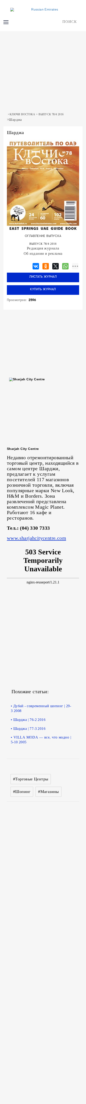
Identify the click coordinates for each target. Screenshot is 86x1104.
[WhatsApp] (65, 265)
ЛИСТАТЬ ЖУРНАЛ (43, 277)
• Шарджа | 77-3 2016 (28, 729)
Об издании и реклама (43, 253)
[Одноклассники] (45, 265)
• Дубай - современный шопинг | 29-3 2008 (41, 708)
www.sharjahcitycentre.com (36, 538)
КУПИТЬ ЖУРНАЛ (43, 289)
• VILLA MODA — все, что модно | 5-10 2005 (41, 739)
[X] (55, 265)
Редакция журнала (43, 248)
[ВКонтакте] (36, 265)
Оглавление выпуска (43, 236)
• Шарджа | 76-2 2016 (28, 720)
